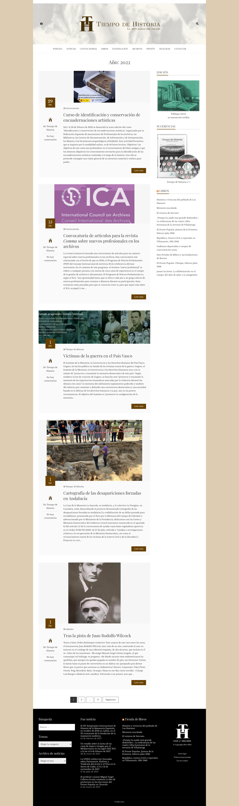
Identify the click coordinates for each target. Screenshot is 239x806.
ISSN (175, 741)
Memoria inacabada (167, 208)
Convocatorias (88, 48)
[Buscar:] (57, 727)
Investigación (120, 48)
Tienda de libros (135, 719)
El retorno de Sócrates (168, 213)
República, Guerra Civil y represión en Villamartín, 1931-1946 (140, 759)
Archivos (137, 48)
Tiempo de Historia (75, 349)
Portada (57, 48)
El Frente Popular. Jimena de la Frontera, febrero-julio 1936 (137, 752)
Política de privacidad (182, 757)
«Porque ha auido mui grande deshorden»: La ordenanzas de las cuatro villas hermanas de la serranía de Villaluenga (178, 221)
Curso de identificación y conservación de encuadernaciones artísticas (101, 117)
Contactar (180, 48)
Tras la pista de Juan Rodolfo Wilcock (97, 635)
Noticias (71, 48)
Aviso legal (182, 754)
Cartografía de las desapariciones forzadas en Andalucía (102, 495)
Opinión (150, 48)
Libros (104, 48)
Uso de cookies (182, 761)
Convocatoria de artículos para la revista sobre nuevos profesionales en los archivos (101, 241)
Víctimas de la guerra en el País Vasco (97, 355)
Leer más (138, 170)
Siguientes (111, 699)
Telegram (164, 48)
